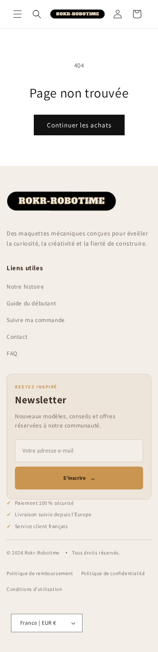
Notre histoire (25, 286)
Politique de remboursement (40, 573)
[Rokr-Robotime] (61, 201)
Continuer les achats (79, 125)
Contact (17, 336)
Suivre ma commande (36, 320)
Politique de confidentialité (113, 573)
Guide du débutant (31, 303)
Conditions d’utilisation (34, 589)
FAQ (12, 353)
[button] (17, 14)
